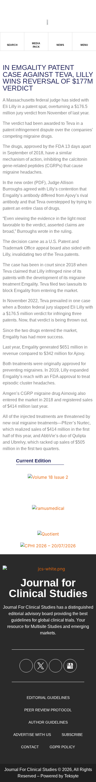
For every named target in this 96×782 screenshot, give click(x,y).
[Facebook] (26, 665)
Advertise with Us (32, 734)
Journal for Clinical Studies (48, 588)
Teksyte (71, 776)
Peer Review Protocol (48, 710)
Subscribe (72, 734)
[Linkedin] (55, 665)
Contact (30, 747)
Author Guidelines (48, 722)
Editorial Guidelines (48, 697)
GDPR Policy (62, 747)
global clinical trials (56, 620)
